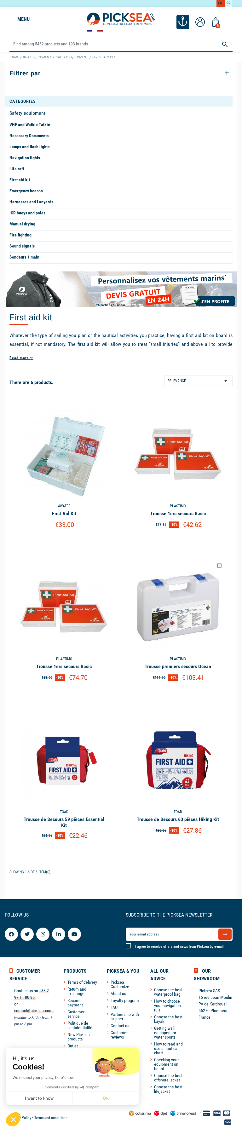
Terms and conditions (50, 1117)
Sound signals (22, 245)
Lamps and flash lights (29, 146)
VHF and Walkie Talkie (29, 124)
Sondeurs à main (24, 256)
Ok (106, 1098)
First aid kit (19, 179)
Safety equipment (27, 113)
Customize (64, 541)
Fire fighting (20, 234)
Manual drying (22, 223)
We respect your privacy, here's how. (43, 1077)
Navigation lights (24, 157)
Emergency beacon (26, 190)
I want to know (39, 1098)
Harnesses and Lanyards (31, 201)
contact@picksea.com (33, 1010)
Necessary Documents (29, 135)
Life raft (16, 168)
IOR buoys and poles (27, 212)
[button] (13, 1119)
